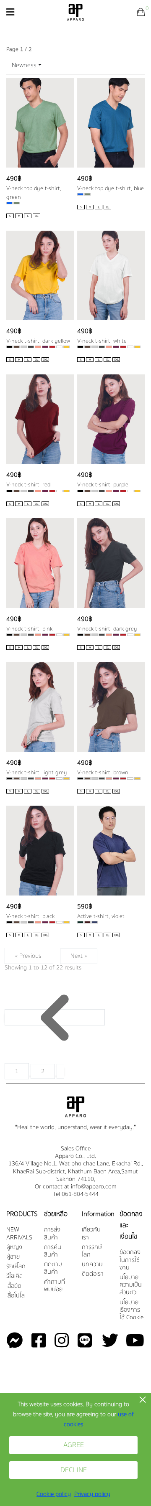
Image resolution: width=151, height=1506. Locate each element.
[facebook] (34, 1341)
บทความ (92, 1265)
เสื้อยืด (13, 1286)
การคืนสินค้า (52, 1251)
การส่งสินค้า (52, 1233)
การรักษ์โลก (92, 1251)
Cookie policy (53, 1494)
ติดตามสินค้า (53, 1268)
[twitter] (105, 1341)
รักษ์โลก (16, 1267)
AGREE (73, 1445)
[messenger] (14, 1341)
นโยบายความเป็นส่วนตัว (131, 1285)
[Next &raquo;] (60, 1071)
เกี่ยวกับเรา (91, 1233)
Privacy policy (92, 1494)
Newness (24, 65)
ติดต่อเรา (93, 1274)
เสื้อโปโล (15, 1296)
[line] (80, 1341)
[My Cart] (141, 12)
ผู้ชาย (13, 1257)
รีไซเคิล (14, 1276)
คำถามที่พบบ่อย (54, 1286)
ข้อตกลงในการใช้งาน (130, 1260)
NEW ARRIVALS (18, 1233)
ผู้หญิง (14, 1248)
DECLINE (73, 1470)
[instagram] (57, 1341)
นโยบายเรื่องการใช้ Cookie (131, 1310)
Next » (78, 955)
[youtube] (131, 1341)
